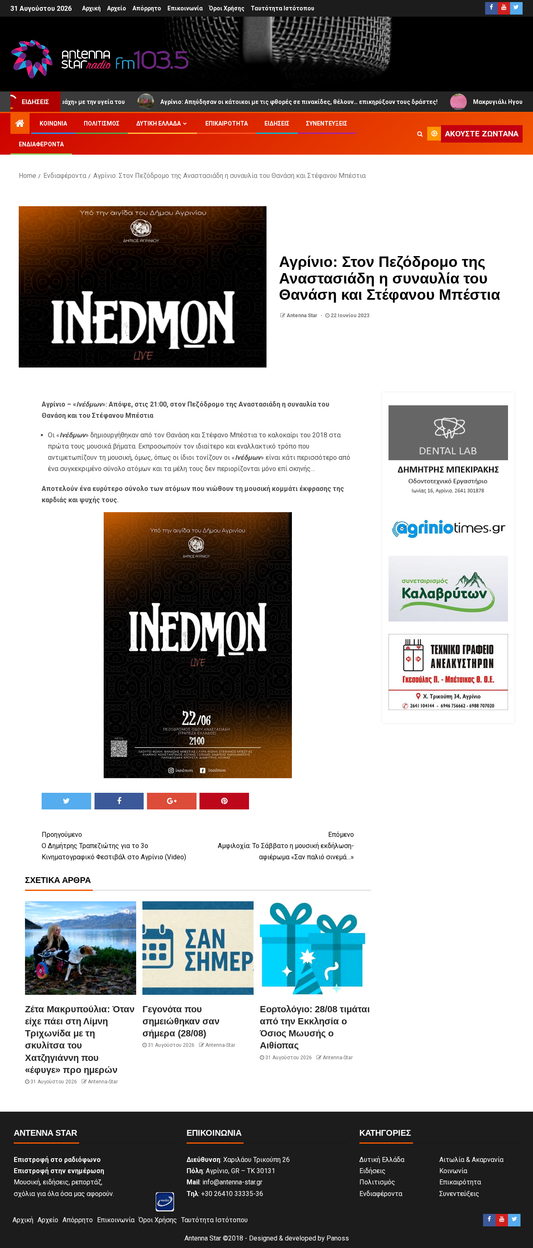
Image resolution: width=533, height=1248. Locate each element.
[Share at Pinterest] (224, 801)
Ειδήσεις (276, 123)
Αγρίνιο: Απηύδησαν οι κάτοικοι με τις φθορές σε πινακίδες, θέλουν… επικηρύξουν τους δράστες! (250, 102)
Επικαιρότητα (226, 123)
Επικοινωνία (185, 8)
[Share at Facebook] (119, 801)
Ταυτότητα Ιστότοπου (282, 8)
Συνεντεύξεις (326, 123)
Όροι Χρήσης (226, 8)
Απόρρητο (146, 8)
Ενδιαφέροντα (41, 144)
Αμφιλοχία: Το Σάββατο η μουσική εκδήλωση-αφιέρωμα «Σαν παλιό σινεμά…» (286, 846)
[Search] (420, 134)
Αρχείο (116, 8)
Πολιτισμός (102, 123)
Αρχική (91, 8)
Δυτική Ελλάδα (158, 123)
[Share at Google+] (172, 801)
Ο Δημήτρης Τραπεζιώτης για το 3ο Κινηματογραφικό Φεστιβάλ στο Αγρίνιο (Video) (114, 846)
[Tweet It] (66, 801)
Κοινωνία (53, 123)
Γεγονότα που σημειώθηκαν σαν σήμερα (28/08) (180, 1021)
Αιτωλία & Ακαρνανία (471, 1160)
